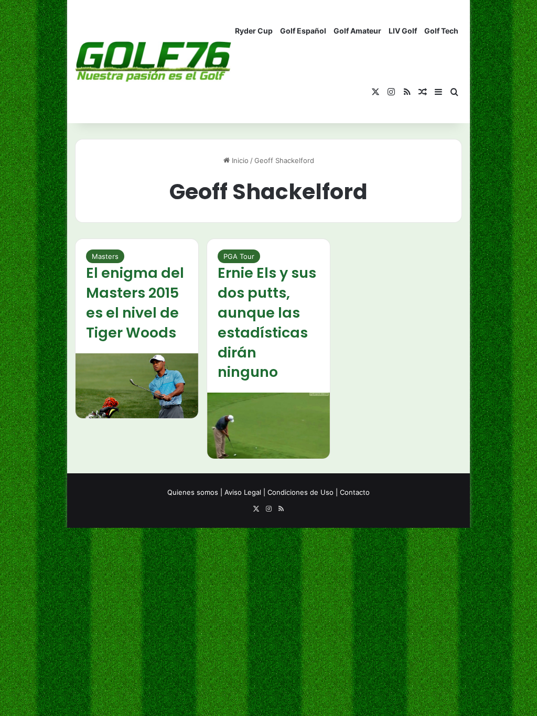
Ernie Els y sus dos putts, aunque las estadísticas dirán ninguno (267, 322)
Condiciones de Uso (300, 492)
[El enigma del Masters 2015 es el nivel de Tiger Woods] (137, 385)
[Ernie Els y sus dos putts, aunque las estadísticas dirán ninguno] (268, 426)
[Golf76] (153, 61)
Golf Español (303, 30)
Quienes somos (192, 492)
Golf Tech (441, 30)
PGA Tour (238, 256)
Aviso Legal (242, 492)
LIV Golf (403, 30)
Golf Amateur (357, 30)
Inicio (239, 160)
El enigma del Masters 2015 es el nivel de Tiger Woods (135, 302)
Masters (105, 256)
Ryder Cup (254, 30)
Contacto (355, 492)
